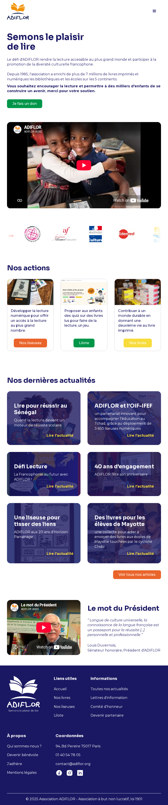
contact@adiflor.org (73, 764)
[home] (18, 11)
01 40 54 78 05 (68, 755)
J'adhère (14, 764)
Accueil (60, 689)
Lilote (84, 343)
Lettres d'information (109, 698)
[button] (154, 11)
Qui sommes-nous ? (24, 746)
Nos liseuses (30, 343)
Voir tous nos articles (137, 574)
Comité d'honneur (107, 707)
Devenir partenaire (107, 715)
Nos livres (137, 343)
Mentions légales (22, 773)
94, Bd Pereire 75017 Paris (78, 746)
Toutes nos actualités (109, 689)
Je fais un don (24, 104)
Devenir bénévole (22, 755)
